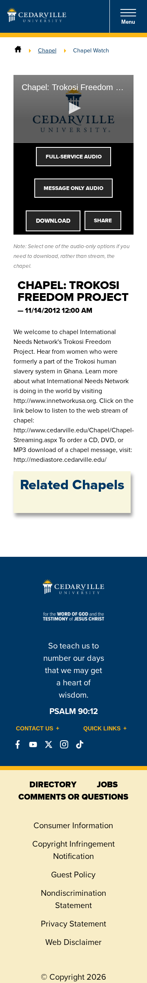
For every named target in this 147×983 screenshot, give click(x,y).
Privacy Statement (73, 923)
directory (52, 784)
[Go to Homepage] (36, 19)
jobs (107, 784)
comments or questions (73, 797)
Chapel (47, 50)
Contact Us (34, 728)
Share (103, 220)
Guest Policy (73, 874)
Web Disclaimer (73, 942)
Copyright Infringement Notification (73, 850)
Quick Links (101, 728)
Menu (128, 22)
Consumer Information (73, 825)
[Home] (18, 50)
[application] (73, 108)
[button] (73, 108)
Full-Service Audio (74, 156)
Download (53, 220)
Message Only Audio (73, 188)
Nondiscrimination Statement (73, 899)
